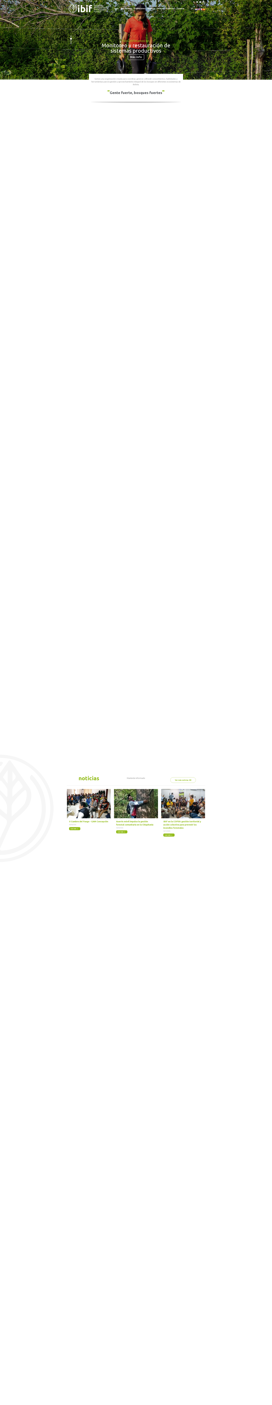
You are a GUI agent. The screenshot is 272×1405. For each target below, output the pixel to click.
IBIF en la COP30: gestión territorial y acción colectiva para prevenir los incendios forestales (182, 824)
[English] (198, 10)
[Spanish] (204, 10)
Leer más (73, 828)
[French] (201, 10)
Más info (136, 57)
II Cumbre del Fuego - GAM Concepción (88, 821)
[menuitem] (116, 8)
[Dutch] (196, 10)
